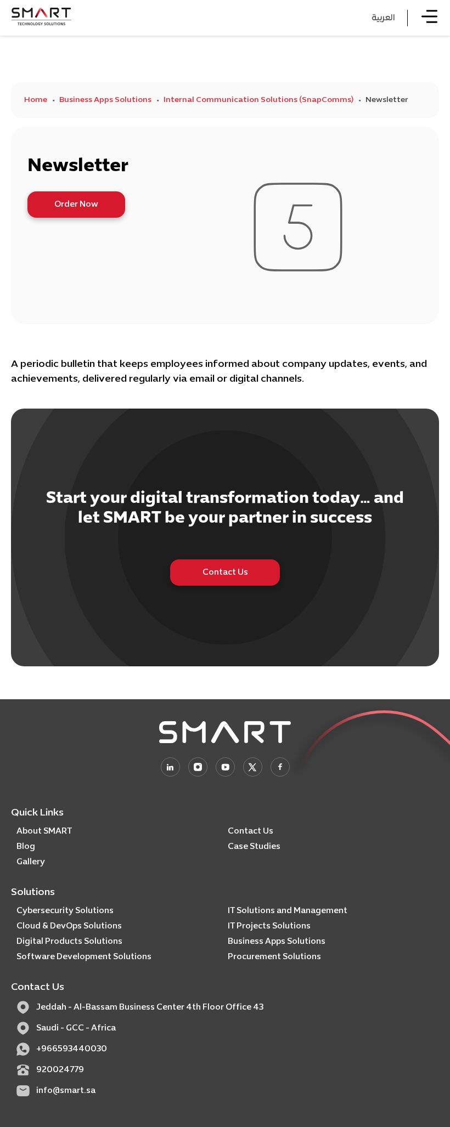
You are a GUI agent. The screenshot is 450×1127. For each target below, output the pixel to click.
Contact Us (225, 572)
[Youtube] (225, 767)
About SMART (44, 831)
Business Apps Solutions (105, 100)
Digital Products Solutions (69, 942)
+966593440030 (71, 1049)
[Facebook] (280, 767)
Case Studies (254, 847)
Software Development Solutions (83, 957)
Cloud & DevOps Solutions (69, 926)
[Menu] (429, 18)
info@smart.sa (65, 1091)
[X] (252, 767)
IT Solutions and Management (287, 911)
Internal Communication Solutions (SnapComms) (258, 100)
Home (35, 100)
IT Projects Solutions (269, 926)
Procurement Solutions (274, 957)
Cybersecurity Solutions (65, 911)
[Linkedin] (170, 767)
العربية (383, 18)
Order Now (76, 204)
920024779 (60, 1070)
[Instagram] (197, 767)
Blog (25, 847)
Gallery (30, 862)
